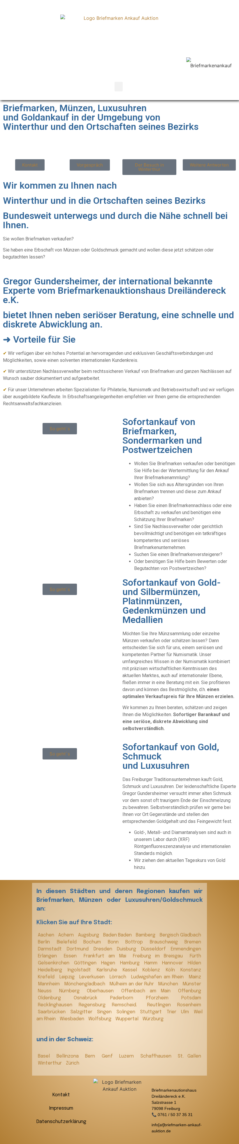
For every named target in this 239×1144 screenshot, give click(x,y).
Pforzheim (162, 998)
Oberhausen (102, 991)
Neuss (47, 991)
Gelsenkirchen (54, 963)
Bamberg (146, 935)
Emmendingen (186, 949)
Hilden (194, 963)
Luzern (128, 1056)
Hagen (109, 963)
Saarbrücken (53, 1012)
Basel (46, 1056)
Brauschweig (166, 942)
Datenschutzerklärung (61, 1121)
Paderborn (126, 998)
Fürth (195, 956)
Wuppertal (127, 1019)
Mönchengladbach (85, 984)
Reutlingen (160, 1005)
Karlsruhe (108, 970)
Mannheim (49, 984)
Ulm (186, 1012)
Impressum (61, 1108)
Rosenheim (189, 1005)
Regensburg (94, 1005)
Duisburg (127, 949)
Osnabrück (90, 998)
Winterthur (50, 1063)
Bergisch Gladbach (180, 935)
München (169, 984)
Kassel (131, 970)
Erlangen (49, 956)
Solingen (127, 1012)
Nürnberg (71, 991)
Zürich (72, 1063)
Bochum (94, 942)
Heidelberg (51, 970)
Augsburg (89, 935)
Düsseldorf (154, 949)
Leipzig (68, 977)
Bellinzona (69, 1056)
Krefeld (47, 977)
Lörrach (119, 977)
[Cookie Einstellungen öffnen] (13, 1136)
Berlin (46, 942)
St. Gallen (189, 1056)
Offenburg (189, 991)
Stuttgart (152, 1012)
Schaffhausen (157, 1056)
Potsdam (191, 998)
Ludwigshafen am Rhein (158, 977)
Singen (105, 1012)
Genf (109, 1056)
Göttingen (86, 963)
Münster (191, 984)
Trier (172, 1012)
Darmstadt (51, 949)
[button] (119, 86)
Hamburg (130, 963)
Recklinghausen (57, 1005)
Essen (72, 956)
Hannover (173, 963)
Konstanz (190, 970)
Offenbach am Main (148, 991)
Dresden (104, 949)
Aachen (46, 935)
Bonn (115, 942)
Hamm (151, 963)
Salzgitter (82, 1012)
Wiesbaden (72, 1019)
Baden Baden (118, 935)
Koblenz (153, 970)
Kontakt (61, 1094)
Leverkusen (93, 977)
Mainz (195, 977)
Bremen (192, 942)
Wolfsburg (100, 1019)
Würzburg (153, 1019)
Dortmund (79, 949)
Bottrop (136, 942)
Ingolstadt (81, 970)
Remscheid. (128, 1005)
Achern (66, 935)
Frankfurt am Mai (107, 956)
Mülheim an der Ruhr (132, 984)
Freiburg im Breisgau (160, 956)
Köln (172, 970)
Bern (92, 1056)
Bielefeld (69, 942)
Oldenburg (54, 998)
